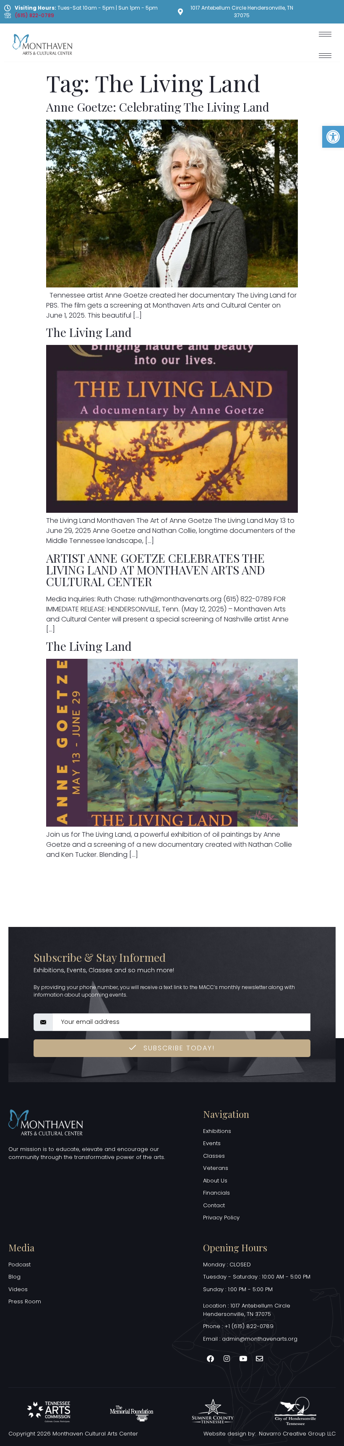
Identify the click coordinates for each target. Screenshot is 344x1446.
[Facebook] (210, 1358)
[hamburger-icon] (325, 34)
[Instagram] (226, 1358)
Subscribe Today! (178, 1048)
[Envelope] (259, 1358)
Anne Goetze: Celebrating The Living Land (157, 107)
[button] (333, 137)
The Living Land (89, 332)
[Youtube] (243, 1358)
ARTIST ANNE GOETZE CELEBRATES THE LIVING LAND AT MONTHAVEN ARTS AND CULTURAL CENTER (155, 569)
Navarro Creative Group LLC (297, 1434)
